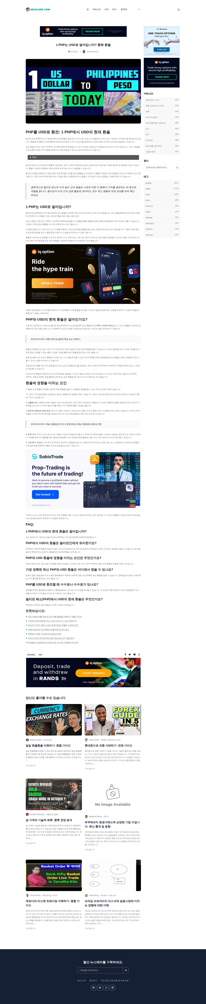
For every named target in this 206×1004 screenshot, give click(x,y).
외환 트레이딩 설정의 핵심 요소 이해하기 (63, 339)
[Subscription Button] (126, 970)
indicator (162, 235)
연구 (162, 134)
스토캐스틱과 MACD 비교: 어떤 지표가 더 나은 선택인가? (52, 621)
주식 (106, 817)
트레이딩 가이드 (50, 895)
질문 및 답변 (53, 814)
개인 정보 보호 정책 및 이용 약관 (115, 981)
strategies (162, 223)
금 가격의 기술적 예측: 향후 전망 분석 (49, 820)
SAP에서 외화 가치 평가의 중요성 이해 (44, 634)
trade (162, 194)
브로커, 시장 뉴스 (109, 895)
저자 (107, 9)
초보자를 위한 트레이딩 (162, 123)
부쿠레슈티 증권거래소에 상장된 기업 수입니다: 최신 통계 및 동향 (112, 824)
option (162, 189)
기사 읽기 (30, 766)
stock (162, 200)
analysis (162, 229)
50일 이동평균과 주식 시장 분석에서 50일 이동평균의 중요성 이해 (73, 424)
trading (162, 183)
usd (40, 655)
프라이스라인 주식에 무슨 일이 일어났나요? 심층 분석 (51, 638)
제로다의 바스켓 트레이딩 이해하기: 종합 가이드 (53, 903)
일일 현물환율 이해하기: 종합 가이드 (48, 745)
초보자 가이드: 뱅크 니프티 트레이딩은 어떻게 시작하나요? (53, 625)
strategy (162, 217)
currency (31, 655)
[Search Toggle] (178, 9)
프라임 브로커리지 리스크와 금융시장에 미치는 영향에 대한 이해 (112, 903)
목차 (34, 157)
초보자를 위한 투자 (162, 146)
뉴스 (162, 129)
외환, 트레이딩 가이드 (111, 740)
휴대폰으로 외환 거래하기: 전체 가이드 (108, 745)
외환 (162, 111)
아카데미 (74, 52)
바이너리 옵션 (162, 117)
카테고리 (96, 9)
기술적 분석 (162, 152)
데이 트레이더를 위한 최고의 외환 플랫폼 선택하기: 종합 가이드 (55, 617)
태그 (114, 9)
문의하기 (93, 981)
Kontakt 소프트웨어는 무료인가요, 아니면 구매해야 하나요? (53, 643)
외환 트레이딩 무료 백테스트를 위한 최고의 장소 (48, 630)
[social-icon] (93, 987)
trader (162, 212)
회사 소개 (81, 981)
